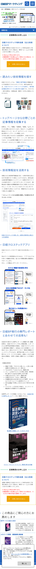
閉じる (24, 563)
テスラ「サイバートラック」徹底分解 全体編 (18, 464)
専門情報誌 (7, 9)
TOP (2, 9)
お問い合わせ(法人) (18, 64)
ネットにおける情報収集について (17, 555)
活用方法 (4, 30)
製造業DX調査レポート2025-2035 (18, 431)
